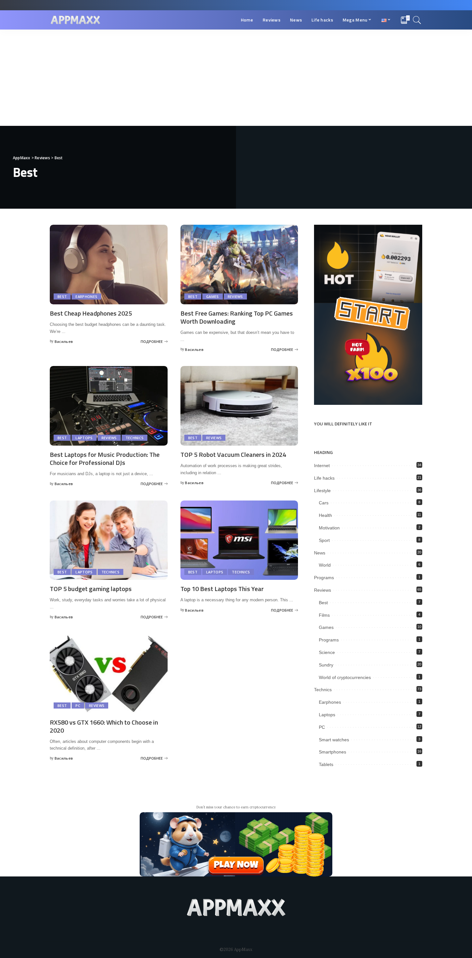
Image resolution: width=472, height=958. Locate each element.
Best (62, 296)
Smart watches (334, 739)
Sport (324, 540)
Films (324, 615)
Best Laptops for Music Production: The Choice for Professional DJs (105, 458)
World (325, 565)
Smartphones (332, 751)
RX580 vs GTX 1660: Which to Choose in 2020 (104, 726)
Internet (322, 465)
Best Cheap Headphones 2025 (91, 313)
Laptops (83, 437)
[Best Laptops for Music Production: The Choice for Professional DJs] (109, 406)
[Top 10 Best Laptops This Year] (239, 540)
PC (77, 705)
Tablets (326, 764)
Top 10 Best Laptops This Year (222, 589)
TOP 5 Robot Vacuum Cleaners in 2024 (233, 454)
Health (325, 515)
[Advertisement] (236, 78)
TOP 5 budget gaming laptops (91, 589)
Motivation (329, 527)
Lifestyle (322, 490)
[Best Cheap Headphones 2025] (109, 264)
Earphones (86, 296)
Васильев (64, 341)
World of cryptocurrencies (345, 677)
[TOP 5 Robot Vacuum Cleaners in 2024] (239, 406)
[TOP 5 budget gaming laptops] (109, 540)
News (319, 552)
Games (212, 296)
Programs (324, 577)
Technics (135, 437)
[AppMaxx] (75, 20)
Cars (323, 502)
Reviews (235, 296)
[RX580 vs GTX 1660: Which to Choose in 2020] (109, 673)
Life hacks (324, 478)
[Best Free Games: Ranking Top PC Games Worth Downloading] (239, 264)
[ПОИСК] (417, 20)
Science (327, 652)
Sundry (326, 664)
